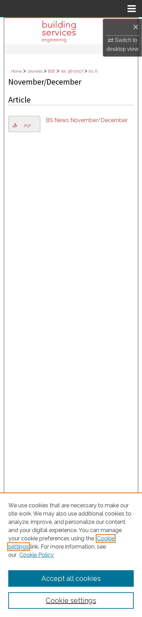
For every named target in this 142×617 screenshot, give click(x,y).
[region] (71, 554)
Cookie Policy (36, 555)
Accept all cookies (71, 578)
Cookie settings (71, 600)
